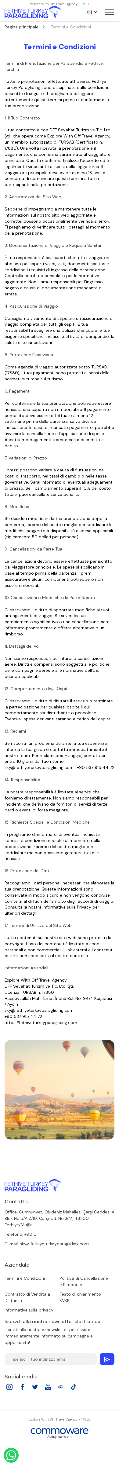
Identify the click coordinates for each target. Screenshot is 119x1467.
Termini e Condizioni (25, 1278)
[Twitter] (35, 1389)
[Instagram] (9, 1389)
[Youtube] (48, 1389)
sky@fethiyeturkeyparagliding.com (54, 1243)
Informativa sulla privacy (29, 1310)
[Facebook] (22, 1389)
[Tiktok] (73, 1389)
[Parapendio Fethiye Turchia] (33, 12)
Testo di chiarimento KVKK (80, 1297)
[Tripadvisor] (61, 1389)
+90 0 (30, 1234)
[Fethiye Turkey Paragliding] (33, 1185)
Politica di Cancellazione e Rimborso (84, 1281)
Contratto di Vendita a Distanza (27, 1297)
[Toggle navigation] (109, 12)
